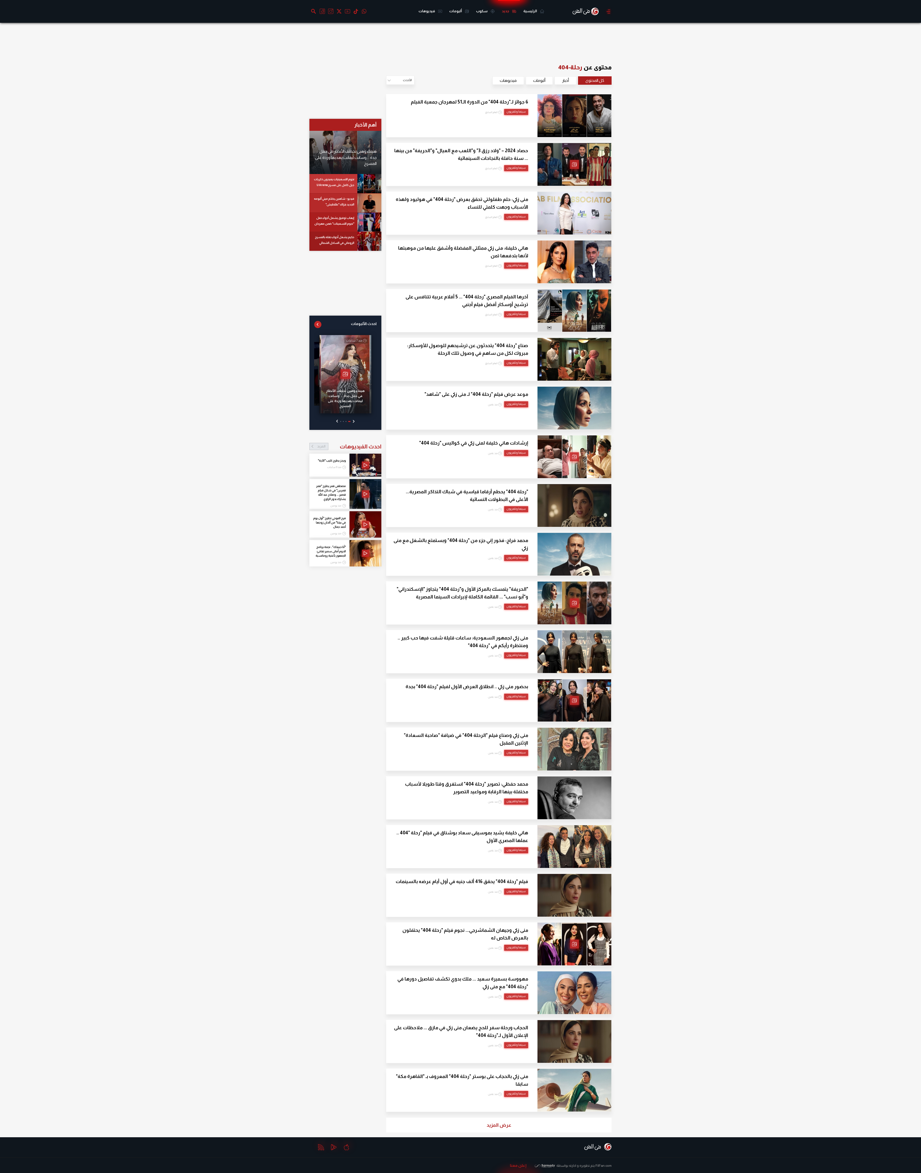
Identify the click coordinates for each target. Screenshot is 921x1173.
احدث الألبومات (364, 324)
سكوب (482, 11)
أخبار (565, 80)
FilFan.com (604, 1165)
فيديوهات (427, 11)
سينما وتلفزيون (516, 111)
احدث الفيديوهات (349, 446)
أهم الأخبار (365, 124)
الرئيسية (530, 11)
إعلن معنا (518, 1165)
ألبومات (456, 11)
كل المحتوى (594, 80)
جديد (506, 11)
